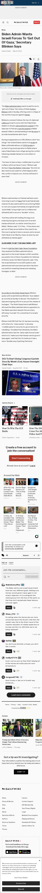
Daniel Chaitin (6, 51)
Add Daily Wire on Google (22, 99)
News (4, 798)
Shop (4, 805)
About (4, 812)
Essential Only (21, 883)
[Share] (38, 59)
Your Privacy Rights (28, 808)
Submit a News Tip (28, 826)
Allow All (21, 889)
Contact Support (27, 801)
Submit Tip (21, 772)
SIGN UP (36, 22)
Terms (4, 826)
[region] (21, 875)
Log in (32, 466)
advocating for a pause (25, 126)
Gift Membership (27, 805)
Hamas (27, 115)
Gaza (20, 201)
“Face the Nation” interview (19, 168)
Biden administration (13, 106)
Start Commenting (21, 458)
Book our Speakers (8, 822)
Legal (24, 812)
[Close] (39, 860)
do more (35, 132)
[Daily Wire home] (21, 22)
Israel (33, 143)
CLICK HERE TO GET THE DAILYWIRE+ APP (19, 243)
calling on (5, 123)
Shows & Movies (8, 801)
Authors (5, 819)
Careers (24, 798)
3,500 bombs (28, 145)
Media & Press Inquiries (30, 815)
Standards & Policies (29, 822)
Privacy (4, 829)
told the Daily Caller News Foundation (22, 248)
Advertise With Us (8, 815)
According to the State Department (15, 293)
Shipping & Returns (28, 819)
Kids (3, 808)
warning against (24, 129)
